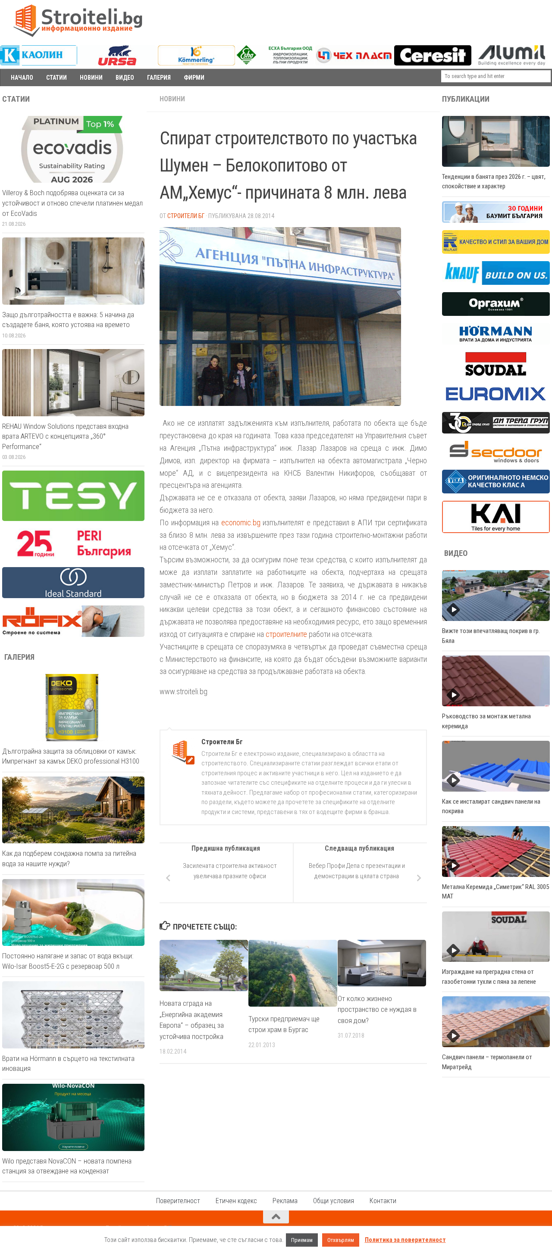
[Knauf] (496, 283)
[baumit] (496, 221)
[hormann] (496, 342)
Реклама (285, 1201)
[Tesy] (73, 519)
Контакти (383, 1201)
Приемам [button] (302, 1240)
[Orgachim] (496, 314)
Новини (172, 99)
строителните (286, 634)
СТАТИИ (56, 77)
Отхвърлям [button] (340, 1240)
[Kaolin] (38, 63)
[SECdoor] (496, 460)
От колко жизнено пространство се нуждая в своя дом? (377, 1009)
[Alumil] (511, 63)
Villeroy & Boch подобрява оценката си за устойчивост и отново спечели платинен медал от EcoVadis (72, 202)
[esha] (275, 62)
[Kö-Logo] (196, 63)
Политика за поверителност (405, 1240)
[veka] (496, 491)
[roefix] (73, 635)
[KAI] (496, 531)
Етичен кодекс (236, 1201)
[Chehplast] (353, 63)
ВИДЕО (125, 77)
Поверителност (178, 1201)
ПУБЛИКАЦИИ (465, 99)
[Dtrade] (496, 431)
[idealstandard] (73, 596)
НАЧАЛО (22, 77)
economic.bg (242, 522)
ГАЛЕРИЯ (159, 77)
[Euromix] (496, 402)
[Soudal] (496, 373)
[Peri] (73, 557)
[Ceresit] (432, 63)
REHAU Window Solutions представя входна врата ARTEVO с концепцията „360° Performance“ (65, 436)
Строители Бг (185, 215)
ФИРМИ (194, 77)
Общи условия (333, 1201)
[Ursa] (117, 63)
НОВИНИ (91, 77)
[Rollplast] (496, 252)
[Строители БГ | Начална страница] (77, 20)
